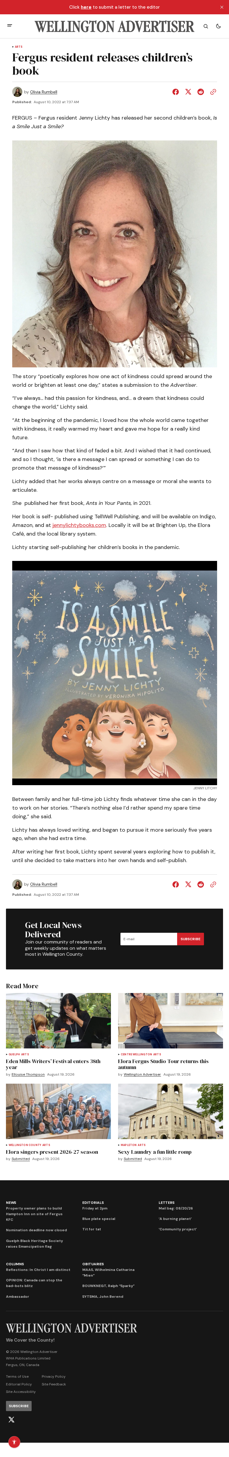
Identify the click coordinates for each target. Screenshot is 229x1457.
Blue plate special (98, 1218)
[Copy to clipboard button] (212, 92)
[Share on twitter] (188, 92)
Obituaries (93, 1264)
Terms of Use (17, 1376)
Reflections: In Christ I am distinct (38, 1269)
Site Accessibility (21, 1391)
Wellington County (25, 1145)
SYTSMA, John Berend (102, 1296)
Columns (15, 1264)
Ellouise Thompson (28, 1074)
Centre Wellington (136, 1054)
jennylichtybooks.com (79, 525)
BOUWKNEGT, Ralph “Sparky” (108, 1285)
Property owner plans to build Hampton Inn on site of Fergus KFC (34, 1214)
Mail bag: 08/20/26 (176, 1208)
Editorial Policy (19, 1384)
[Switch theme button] (218, 26)
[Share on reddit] (200, 92)
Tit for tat (91, 1229)
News (11, 1202)
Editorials (93, 1202)
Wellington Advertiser (142, 1074)
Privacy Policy (54, 1376)
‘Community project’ (178, 1229)
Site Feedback (54, 1384)
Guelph (14, 1054)
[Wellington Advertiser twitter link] (11, 1420)
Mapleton (129, 1145)
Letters (166, 1202)
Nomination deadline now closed (36, 1230)
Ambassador (17, 1296)
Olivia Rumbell (43, 92)
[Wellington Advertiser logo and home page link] (114, 26)
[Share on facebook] (177, 92)
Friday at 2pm (94, 1208)
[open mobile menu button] (9, 26)
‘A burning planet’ (175, 1218)
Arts (19, 47)
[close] (222, 7)
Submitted (21, 1159)
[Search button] (206, 26)
